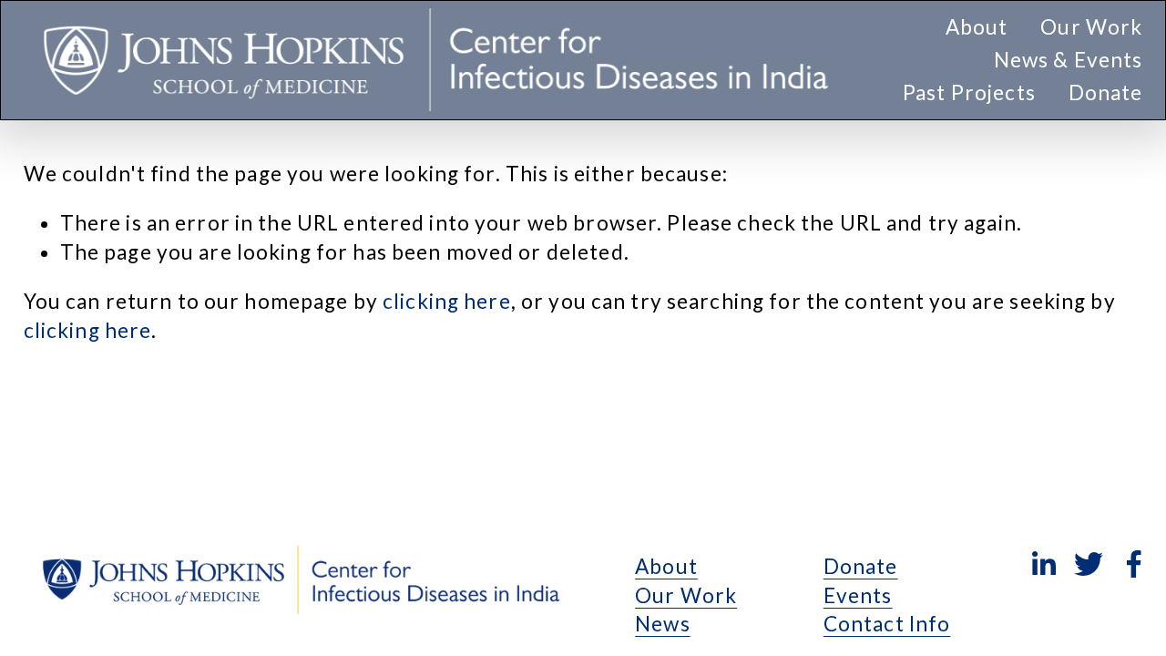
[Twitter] (1088, 564)
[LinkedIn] (1043, 564)
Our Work (686, 595)
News (662, 623)
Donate (1106, 92)
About (666, 566)
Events (858, 595)
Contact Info (887, 623)
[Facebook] (1134, 564)
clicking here (447, 301)
